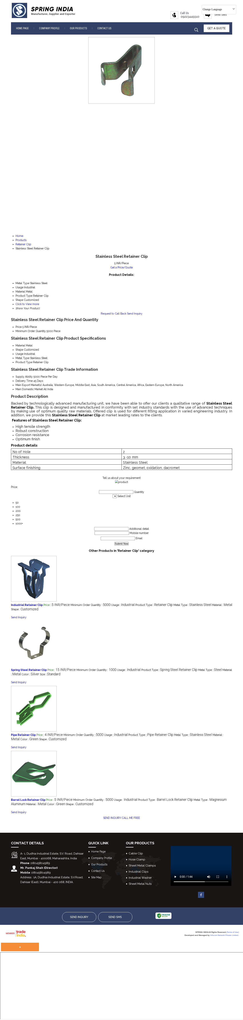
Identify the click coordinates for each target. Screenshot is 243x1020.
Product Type (24, 362)
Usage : (123, 604)
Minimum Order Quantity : (90, 604)
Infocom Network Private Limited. (224, 935)
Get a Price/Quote (121, 267)
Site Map (96, 877)
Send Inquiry (134, 313)
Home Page (22, 28)
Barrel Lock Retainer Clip (28, 799)
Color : (30, 674)
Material (20, 345)
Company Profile (49, 28)
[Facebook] (201, 896)
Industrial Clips (138, 871)
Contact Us (104, 28)
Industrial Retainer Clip (27, 604)
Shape (19, 349)
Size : (50, 674)
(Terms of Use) (232, 932)
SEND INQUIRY (112, 817)
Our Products (78, 28)
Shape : (24, 609)
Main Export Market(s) (29, 385)
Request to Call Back (113, 313)
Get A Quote (216, 28)
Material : (222, 604)
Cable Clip (136, 853)
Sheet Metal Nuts (140, 884)
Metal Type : (192, 604)
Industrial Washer (140, 877)
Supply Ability (24, 376)
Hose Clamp (137, 859)
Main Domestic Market (29, 389)
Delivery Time (24, 380)
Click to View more (27, 304)
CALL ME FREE (131, 817)
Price (19, 326)
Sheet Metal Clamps (142, 865)
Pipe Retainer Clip (23, 734)
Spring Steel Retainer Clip (29, 669)
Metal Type (22, 358)
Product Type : (154, 604)
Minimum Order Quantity (31, 331)
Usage (19, 353)
